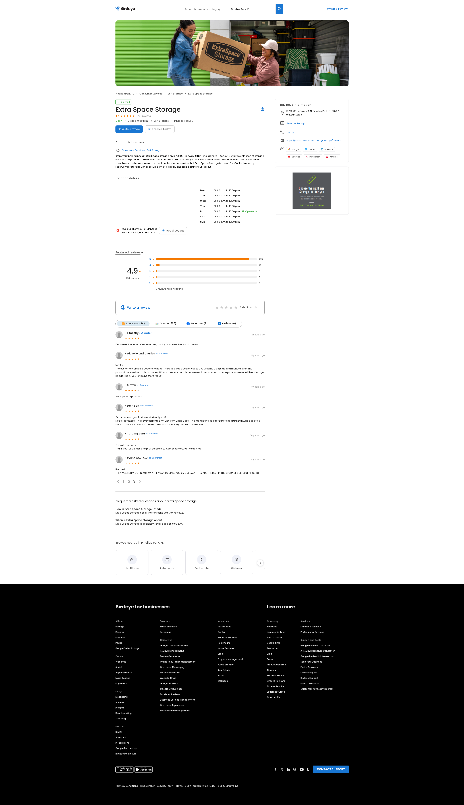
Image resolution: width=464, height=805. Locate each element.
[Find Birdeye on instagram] (294, 769)
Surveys (119, 702)
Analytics (120, 737)
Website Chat (168, 678)
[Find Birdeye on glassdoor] (308, 769)
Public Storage (226, 664)
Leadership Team (276, 632)
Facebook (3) (199, 323)
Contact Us (273, 697)
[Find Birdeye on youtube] (302, 769)
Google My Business (171, 688)
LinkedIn (328, 149)
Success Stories (276, 675)
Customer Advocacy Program (317, 688)
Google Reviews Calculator (316, 645)
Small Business (168, 626)
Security (161, 785)
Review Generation (170, 656)
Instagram (314, 156)
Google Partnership (126, 748)
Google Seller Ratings (127, 648)
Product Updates (276, 664)
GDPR (171, 785)
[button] (118, 481)
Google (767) (168, 323)
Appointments (123, 672)
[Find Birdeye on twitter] (282, 769)
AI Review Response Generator (318, 650)
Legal (220, 653)
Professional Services (312, 632)
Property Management (230, 659)
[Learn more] (311, 191)
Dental (221, 632)
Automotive (224, 626)
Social (118, 667)
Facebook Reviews (170, 694)
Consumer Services (150, 93)
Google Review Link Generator (317, 656)
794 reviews (144, 116)
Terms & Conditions (126, 785)
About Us (272, 626)
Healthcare (224, 642)
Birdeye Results (275, 686)
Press (270, 659)
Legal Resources (276, 691)
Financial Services (227, 637)
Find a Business (309, 667)
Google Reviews (169, 683)
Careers (271, 670)
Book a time (273, 642)
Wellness (223, 680)
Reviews (120, 632)
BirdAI (118, 731)
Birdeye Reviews (276, 680)
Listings (119, 626)
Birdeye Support (309, 678)
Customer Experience (172, 705)
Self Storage (175, 93)
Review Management (172, 650)
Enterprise (165, 632)
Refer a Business (310, 683)
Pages (118, 642)
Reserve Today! (161, 129)
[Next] (260, 563)
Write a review (337, 9)
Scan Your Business (311, 661)
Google (295, 149)
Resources (273, 648)
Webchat (120, 661)
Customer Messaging (172, 667)
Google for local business (174, 645)
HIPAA (179, 785)
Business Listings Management (177, 699)
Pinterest (334, 156)
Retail (221, 675)
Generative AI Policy (204, 785)
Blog (269, 653)
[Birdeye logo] (125, 8)
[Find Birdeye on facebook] (275, 769)
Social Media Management (175, 710)
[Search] (279, 9)
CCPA (188, 785)
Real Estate (224, 670)
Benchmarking (123, 713)
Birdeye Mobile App (125, 753)
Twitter (311, 149)
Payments (121, 683)
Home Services (226, 648)
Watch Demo (274, 637)
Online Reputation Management (178, 661)
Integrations (122, 742)
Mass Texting (122, 678)
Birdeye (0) (229, 323)
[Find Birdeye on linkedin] (288, 769)
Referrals (120, 637)
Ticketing (120, 718)
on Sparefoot (145, 332)
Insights (120, 707)
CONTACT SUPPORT (331, 769)
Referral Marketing (170, 672)
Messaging (121, 696)
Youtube (296, 156)
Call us (290, 132)
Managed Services (311, 626)
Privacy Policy (147, 785)
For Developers (309, 672)
